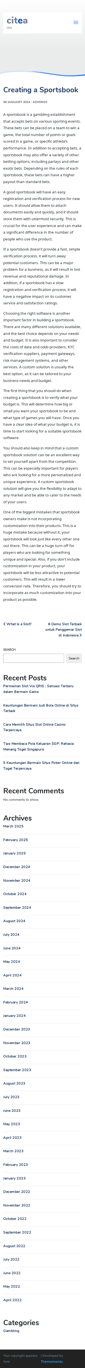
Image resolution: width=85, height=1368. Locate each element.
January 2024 (14, 1015)
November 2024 (17, 880)
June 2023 (12, 1110)
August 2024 (14, 921)
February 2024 (15, 1002)
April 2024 (12, 975)
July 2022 (11, 1259)
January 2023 (14, 1178)
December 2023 (16, 1029)
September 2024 (17, 907)
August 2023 (14, 1083)
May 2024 (11, 961)
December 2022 (16, 1191)
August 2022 (14, 1246)
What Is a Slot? (19, 624)
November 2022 (17, 1205)
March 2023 (13, 1151)
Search (9, 650)
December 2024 (16, 867)
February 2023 (15, 1164)
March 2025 (13, 826)
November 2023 (17, 1043)
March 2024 (13, 988)
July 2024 (11, 934)
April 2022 (12, 1300)
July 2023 (11, 1097)
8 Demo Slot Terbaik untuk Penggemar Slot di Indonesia (63, 630)
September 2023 (17, 1070)
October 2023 (15, 1056)
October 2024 (15, 894)
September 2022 (17, 1232)
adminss (40, 102)
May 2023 (11, 1124)
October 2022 (15, 1218)
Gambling (11, 1330)
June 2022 (12, 1273)
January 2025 (14, 853)
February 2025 (15, 840)
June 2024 (12, 948)
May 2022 (11, 1286)
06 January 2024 (16, 102)
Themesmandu (52, 1361)
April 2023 (12, 1137)
